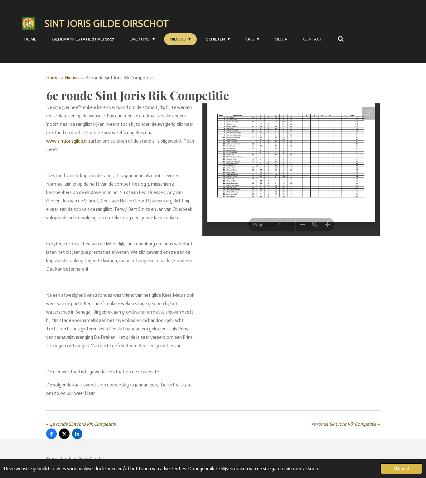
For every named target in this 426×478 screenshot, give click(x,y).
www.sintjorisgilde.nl (66, 141)
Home (52, 78)
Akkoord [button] (401, 468)
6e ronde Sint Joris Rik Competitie (120, 78)
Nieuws (72, 78)
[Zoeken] (341, 39)
